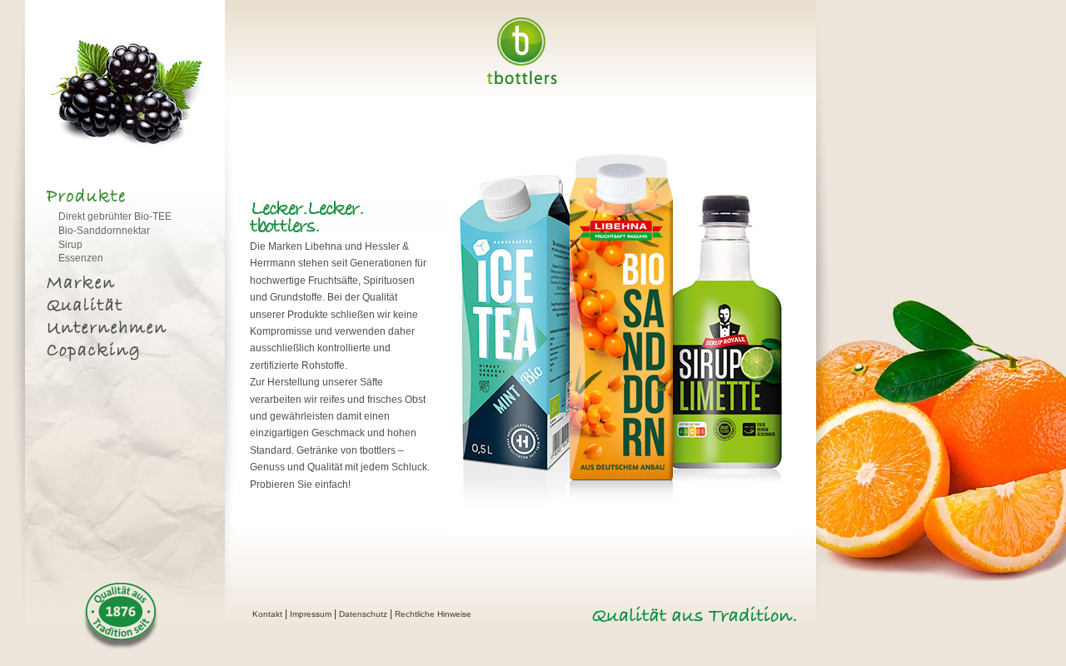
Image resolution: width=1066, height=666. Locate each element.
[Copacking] (118, 352)
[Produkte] (118, 198)
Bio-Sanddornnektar (104, 230)
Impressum (310, 614)
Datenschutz (363, 614)
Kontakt (267, 614)
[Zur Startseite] (521, 81)
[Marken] (118, 285)
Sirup (70, 245)
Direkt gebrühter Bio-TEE (115, 216)
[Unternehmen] (118, 330)
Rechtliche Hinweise (433, 614)
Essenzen (80, 258)
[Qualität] (118, 307)
